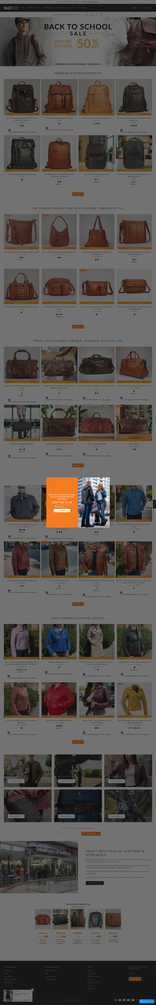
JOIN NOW (62, 510)
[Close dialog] (107, 479)
